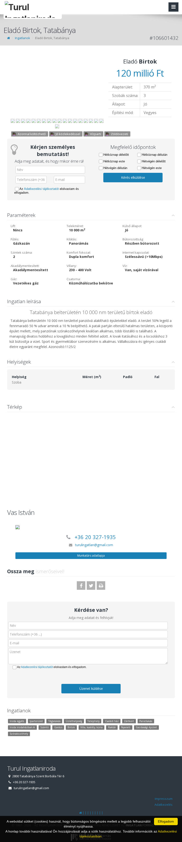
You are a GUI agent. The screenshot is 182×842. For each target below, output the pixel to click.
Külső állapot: (132, 226)
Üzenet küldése (91, 688)
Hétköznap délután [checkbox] (154, 154)
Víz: (125, 266)
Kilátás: (72, 239)
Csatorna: (74, 279)
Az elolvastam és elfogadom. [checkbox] (46, 190)
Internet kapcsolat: (136, 252)
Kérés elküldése (133, 177)
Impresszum (164, 798)
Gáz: (14, 279)
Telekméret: (75, 226)
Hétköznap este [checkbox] (114, 161)
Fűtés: (15, 239)
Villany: (72, 266)
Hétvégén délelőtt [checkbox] (154, 161)
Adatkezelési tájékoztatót (41, 189)
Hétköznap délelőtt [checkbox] (116, 154)
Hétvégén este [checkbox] (152, 168)
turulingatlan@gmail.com (94, 545)
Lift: (13, 226)
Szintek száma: (21, 252)
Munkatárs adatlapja (91, 556)
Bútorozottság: (133, 239)
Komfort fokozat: (79, 252)
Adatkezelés (164, 804)
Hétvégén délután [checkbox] (115, 168)
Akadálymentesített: (25, 266)
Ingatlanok (22, 38)
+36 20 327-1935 (95, 536)
